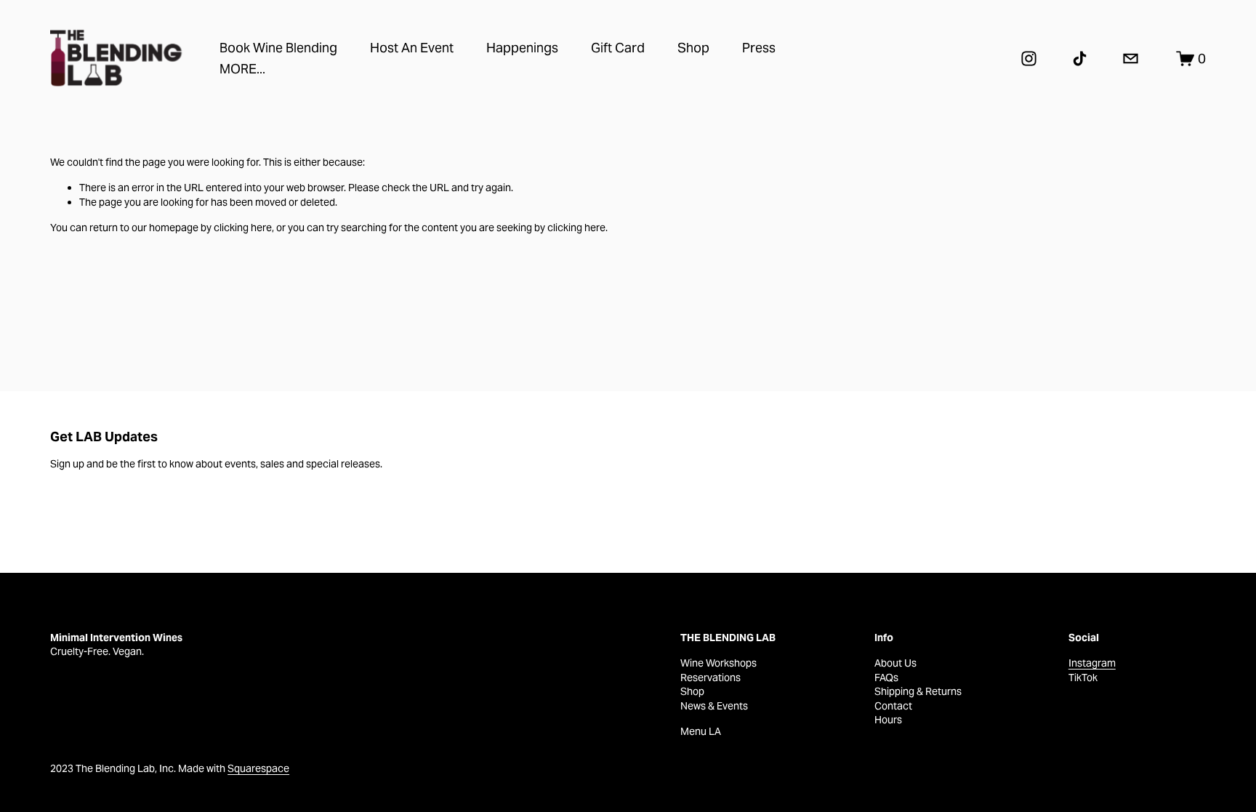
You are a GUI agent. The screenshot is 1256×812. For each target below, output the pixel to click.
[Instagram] (1029, 58)
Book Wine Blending (278, 47)
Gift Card (618, 47)
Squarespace (258, 768)
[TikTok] (1080, 58)
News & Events (714, 705)
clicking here (243, 227)
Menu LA (700, 731)
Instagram (1092, 663)
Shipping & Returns (918, 691)
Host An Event (412, 47)
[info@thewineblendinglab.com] (1131, 58)
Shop (693, 47)
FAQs (886, 677)
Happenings (522, 47)
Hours (888, 719)
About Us (895, 663)
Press (759, 47)
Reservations (710, 677)
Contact (893, 705)
